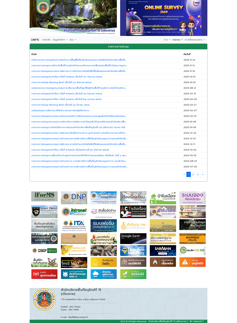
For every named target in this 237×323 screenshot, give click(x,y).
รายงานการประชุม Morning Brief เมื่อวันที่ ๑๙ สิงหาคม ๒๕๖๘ (61, 82)
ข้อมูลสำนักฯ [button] (59, 39)
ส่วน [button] (71, 39)
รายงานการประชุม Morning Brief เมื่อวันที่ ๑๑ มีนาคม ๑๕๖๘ (60, 105)
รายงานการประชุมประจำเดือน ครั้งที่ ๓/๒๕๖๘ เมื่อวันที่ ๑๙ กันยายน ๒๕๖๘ (66, 76)
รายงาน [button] (177, 39)
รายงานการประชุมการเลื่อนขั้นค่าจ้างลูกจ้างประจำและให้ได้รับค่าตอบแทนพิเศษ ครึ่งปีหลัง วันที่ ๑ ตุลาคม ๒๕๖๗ (83, 155)
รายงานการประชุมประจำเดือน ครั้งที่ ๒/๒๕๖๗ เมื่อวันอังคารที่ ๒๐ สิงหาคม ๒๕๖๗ (70, 149)
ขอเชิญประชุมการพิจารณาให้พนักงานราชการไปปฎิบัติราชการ (60, 110)
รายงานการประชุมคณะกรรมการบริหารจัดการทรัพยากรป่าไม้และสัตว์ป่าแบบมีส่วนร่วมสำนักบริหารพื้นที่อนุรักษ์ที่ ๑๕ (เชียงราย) (90, 121)
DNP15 (35, 40)
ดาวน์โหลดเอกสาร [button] (194, 39)
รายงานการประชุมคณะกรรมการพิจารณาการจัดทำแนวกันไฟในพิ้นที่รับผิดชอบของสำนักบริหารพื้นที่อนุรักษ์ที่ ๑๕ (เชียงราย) (88, 144)
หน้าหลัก (46, 39)
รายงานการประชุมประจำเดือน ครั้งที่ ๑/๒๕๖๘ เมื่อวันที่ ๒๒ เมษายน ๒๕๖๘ (66, 99)
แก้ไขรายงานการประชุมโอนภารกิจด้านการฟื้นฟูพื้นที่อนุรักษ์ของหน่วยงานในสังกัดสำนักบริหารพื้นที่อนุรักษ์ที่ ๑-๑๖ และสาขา (89, 60)
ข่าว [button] (166, 39)
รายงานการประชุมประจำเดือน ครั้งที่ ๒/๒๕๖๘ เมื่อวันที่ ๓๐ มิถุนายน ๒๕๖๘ (66, 93)
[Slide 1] (144, 32)
